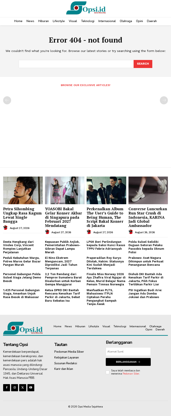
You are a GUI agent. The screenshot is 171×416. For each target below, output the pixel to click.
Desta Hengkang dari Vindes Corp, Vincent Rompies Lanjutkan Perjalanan (18, 247)
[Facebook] (6, 387)
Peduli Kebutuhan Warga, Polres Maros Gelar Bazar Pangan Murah (22, 261)
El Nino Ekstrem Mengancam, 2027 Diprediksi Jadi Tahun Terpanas (61, 263)
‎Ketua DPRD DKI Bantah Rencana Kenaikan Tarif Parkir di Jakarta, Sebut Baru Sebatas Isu (62, 295)
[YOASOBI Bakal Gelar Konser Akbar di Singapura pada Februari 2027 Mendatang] (65, 190)
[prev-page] (7, 100)
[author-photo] (6, 227)
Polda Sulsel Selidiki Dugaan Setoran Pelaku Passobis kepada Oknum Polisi (146, 247)
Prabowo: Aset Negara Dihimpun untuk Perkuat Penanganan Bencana (145, 261)
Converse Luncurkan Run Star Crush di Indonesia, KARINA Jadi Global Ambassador (147, 217)
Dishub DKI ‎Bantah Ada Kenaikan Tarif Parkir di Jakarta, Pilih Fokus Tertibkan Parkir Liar (145, 279)
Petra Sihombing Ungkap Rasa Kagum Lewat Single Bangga (22, 215)
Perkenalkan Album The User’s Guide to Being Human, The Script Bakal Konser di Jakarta (105, 217)
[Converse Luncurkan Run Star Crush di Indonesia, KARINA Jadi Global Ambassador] (148, 190)
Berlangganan (126, 362)
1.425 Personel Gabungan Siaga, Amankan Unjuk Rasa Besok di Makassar (21, 293)
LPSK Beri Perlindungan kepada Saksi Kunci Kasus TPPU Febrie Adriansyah (106, 245)
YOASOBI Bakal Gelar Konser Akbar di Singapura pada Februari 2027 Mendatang (63, 217)
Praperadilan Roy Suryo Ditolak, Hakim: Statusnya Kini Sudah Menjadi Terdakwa (105, 263)
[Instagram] (14, 387)
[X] (22, 387)
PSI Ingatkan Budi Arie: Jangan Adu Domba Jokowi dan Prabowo (145, 293)
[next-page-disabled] (164, 100)
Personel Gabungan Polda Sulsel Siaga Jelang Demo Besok (22, 277)
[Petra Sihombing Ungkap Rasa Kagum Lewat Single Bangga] (23, 190)
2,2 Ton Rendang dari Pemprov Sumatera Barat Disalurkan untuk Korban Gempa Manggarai (63, 279)
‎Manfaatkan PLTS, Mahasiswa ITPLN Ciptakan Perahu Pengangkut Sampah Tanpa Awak (101, 297)
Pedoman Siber (131, 373)
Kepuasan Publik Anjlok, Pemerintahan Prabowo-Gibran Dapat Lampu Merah (62, 247)
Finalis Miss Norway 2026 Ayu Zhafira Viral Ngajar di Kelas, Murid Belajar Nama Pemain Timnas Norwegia (106, 279)
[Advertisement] (85, 125)
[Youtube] (30, 387)
